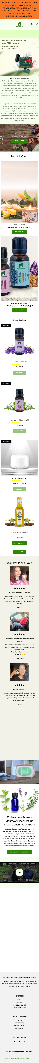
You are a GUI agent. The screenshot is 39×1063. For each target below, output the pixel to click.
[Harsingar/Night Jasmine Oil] (19, 399)
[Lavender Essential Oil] (19, 341)
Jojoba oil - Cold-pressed (19, 532)
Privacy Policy (19, 1028)
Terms (19, 1020)
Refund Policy (19, 1023)
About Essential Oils (19, 1005)
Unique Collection (19, 224)
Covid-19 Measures (19, 1008)
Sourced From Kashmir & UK (19, 303)
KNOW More (19, 141)
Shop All (19, 999)
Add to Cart (19, 543)
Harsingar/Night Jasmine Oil (19, 420)
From (19, 483)
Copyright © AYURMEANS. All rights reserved (17, 1058)
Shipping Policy (19, 1025)
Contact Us (19, 1002)
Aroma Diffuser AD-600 (19, 478)
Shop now (19, 231)
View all (19, 551)
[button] (32, 72)
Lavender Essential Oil (19, 362)
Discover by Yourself (19, 852)
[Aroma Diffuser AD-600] (19, 458)
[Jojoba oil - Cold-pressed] (19, 512)
